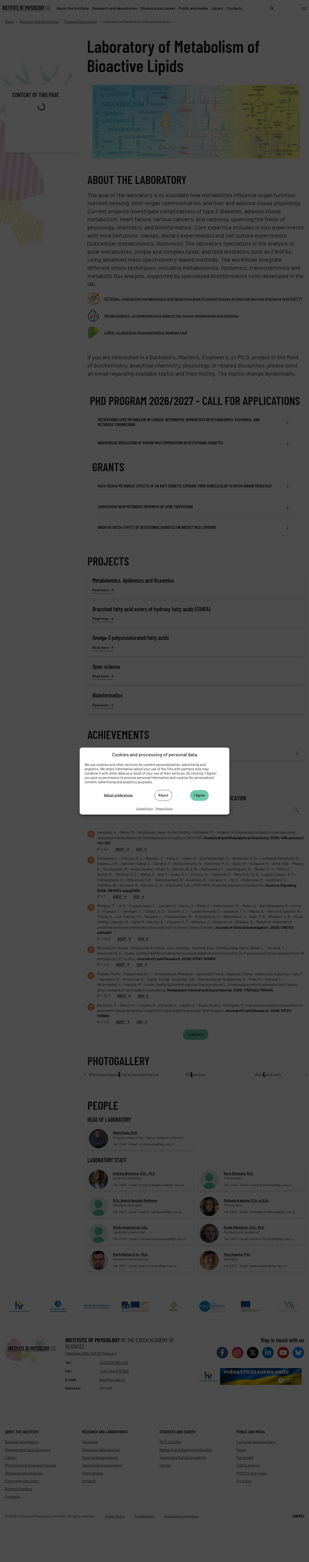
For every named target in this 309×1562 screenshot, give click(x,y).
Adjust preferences (118, 795)
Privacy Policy (164, 808)
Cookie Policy (144, 808)
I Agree (199, 795)
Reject (163, 795)
